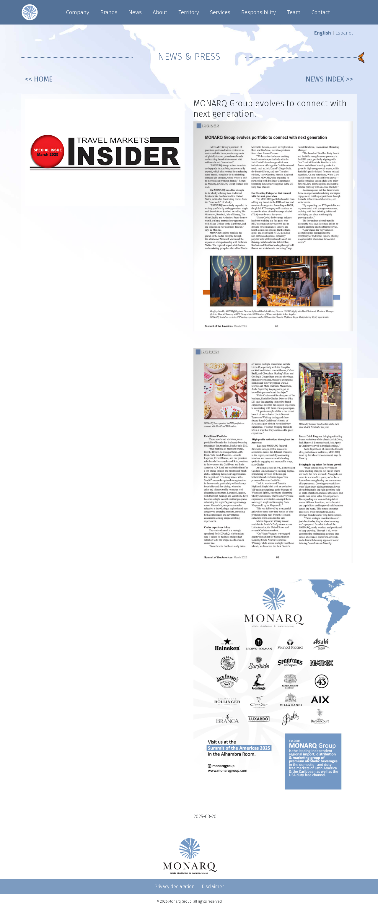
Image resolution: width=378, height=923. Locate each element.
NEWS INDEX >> (329, 79)
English (322, 33)
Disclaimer (213, 886)
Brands (109, 12)
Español (344, 33)
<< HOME (39, 79)
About (160, 12)
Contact (321, 12)
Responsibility (258, 12)
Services (220, 12)
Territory (188, 12)
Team (294, 12)
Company (77, 12)
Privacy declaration (174, 886)
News (135, 12)
